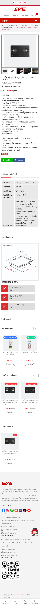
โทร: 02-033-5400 (9, 527)
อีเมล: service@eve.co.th (11, 555)
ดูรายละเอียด (10, 364)
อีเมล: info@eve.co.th (10, 533)
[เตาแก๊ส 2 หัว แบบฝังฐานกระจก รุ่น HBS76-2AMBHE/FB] (20, 262)
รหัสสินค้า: (4, 83)
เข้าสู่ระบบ (8, 15)
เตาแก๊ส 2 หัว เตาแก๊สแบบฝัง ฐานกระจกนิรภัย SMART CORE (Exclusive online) (10, 402)
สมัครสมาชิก (17, 15)
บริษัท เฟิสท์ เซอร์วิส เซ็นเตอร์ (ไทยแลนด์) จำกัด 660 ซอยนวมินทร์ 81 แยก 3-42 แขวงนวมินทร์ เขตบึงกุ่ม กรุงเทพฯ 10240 (17, 543)
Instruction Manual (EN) (18, 306)
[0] (35, 15)
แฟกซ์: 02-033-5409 (10, 530)
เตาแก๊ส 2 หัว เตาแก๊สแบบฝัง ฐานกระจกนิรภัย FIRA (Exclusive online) (30, 402)
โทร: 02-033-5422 (9, 549)
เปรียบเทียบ (26, 15)
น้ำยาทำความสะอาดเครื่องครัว (29, 352)
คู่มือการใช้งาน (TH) (15, 297)
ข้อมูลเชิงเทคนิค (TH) (16, 288)
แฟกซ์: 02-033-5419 (9, 552)
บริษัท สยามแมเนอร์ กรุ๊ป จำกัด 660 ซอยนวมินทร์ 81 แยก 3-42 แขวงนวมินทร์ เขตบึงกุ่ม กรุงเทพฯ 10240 (17, 520)
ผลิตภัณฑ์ (13, 25)
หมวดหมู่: (4, 86)
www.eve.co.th (18, 595)
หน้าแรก (6, 25)
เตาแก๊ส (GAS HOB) (25, 25)
